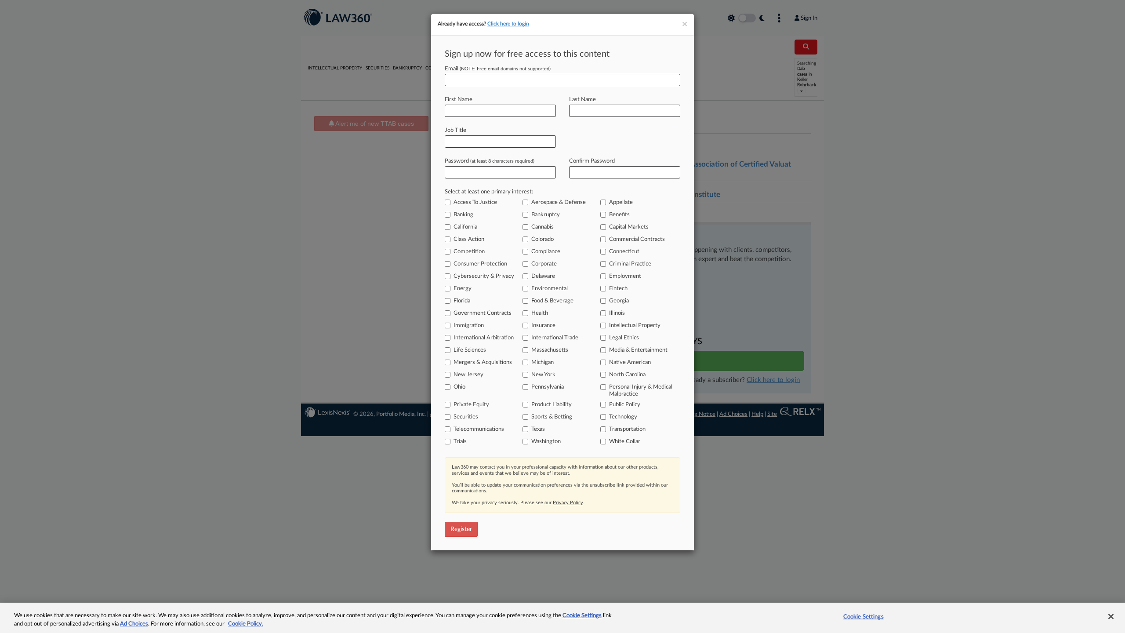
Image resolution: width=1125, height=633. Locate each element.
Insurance (543, 325)
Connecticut (624, 252)
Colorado (542, 239)
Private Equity (471, 404)
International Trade (554, 338)
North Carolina (627, 375)
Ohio (459, 387)
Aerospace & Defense (558, 202)
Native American (630, 362)
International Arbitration (484, 338)
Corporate (544, 264)
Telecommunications (479, 429)
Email (498, 69)
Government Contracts (483, 313)
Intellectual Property (634, 325)
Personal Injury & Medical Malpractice (640, 390)
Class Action (469, 239)
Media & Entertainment (638, 350)
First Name (458, 99)
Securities (466, 417)
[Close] (1111, 616)
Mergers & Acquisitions (483, 362)
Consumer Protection (480, 264)
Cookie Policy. (245, 624)
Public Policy (624, 404)
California (465, 227)
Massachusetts (549, 350)
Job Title (455, 130)
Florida (462, 301)
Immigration (469, 325)
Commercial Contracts (637, 239)
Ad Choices (134, 624)
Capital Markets (629, 227)
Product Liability (551, 404)
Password (489, 161)
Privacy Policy (568, 502)
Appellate (621, 202)
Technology (623, 417)
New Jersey (468, 375)
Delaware (543, 276)
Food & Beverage (552, 301)
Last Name (582, 99)
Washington (546, 441)
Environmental (549, 288)
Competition (469, 252)
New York (543, 375)
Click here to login (508, 23)
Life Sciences (470, 350)
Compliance (545, 252)
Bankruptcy (545, 215)
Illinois (617, 313)
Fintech (618, 288)
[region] (562, 618)
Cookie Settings (582, 615)
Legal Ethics (624, 338)
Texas (538, 429)
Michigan (542, 362)
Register (461, 529)
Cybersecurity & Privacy (484, 276)
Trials (460, 441)
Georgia (619, 301)
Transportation (627, 429)
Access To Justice (475, 202)
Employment (625, 276)
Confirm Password (592, 161)
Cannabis (542, 227)
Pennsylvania (547, 387)
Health (539, 313)
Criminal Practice (630, 264)
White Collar (624, 441)
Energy (463, 288)
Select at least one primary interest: (489, 192)
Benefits (619, 215)
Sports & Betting (551, 417)
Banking (463, 215)
